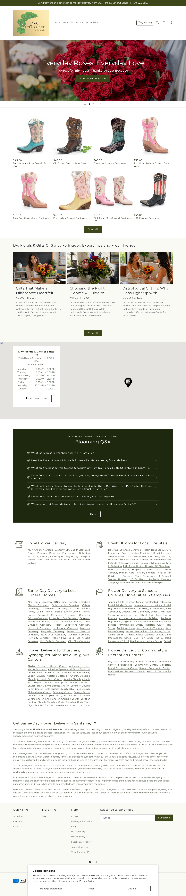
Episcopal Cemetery (50, 615)
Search (45, 816)
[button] (61, 22)
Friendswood (69, 553)
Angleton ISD (129, 621)
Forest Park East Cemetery (63, 618)
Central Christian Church (76, 695)
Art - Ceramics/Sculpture (150, 628)
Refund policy (78, 836)
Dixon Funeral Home (49, 611)
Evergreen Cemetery (77, 615)
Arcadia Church (72, 679)
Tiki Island (84, 559)
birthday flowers (59, 756)
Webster (32, 563)
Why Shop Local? (80, 852)
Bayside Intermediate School (146, 641)
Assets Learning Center (149, 634)
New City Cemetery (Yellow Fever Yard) (51, 637)
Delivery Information (81, 821)
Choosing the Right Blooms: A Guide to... (88, 290)
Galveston (84, 553)
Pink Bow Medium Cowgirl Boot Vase (151, 164)
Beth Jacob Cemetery (65, 605)
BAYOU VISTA (62, 549)
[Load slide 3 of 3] (94, 104)
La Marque (56, 556)
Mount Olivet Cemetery (53, 634)
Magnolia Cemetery (52, 631)
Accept (91, 888)
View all (93, 229)
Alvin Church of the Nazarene (54, 672)
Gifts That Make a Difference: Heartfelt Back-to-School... (35, 290)
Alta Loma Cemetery (40, 602)
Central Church (36, 698)
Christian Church (70, 698)
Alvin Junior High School (132, 615)
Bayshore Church (80, 685)
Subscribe (164, 817)
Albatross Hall (156, 608)
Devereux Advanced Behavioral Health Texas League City (139, 549)
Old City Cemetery (79, 641)
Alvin (30, 549)
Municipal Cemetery (79, 634)
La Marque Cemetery (65, 628)
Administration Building (135, 608)
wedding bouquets (23, 772)
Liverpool (85, 556)
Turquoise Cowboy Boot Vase (110, 163)
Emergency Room (118, 553)
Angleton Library (126, 628)
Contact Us (77, 816)
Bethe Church (35, 689)
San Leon (43, 559)
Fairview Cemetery (38, 618)
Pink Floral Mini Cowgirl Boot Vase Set (113, 219)
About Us (18, 826)
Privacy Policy (86, 881)
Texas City (70, 559)
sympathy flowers (126, 756)
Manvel (31, 559)
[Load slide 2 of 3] (89, 104)
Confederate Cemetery (54, 608)
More (93, 514)
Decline (132, 888)
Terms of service (79, 847)
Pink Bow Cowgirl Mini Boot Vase (31, 218)
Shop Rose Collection (93, 78)
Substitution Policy (81, 842)
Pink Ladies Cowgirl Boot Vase (70, 218)
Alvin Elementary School (144, 611)
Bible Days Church (79, 689)
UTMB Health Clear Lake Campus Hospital (141, 582)
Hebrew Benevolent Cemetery (72, 624)
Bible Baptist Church (56, 689)
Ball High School (144, 637)
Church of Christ (56, 702)
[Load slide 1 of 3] (85, 104)
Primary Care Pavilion (131, 572)
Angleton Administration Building (138, 618)
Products (17, 821)
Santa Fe (56, 559)
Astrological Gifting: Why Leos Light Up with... (145, 290)
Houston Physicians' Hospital (146, 553)
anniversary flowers (150, 768)
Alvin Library (156, 615)
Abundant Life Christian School (125, 602)
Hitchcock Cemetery (39, 628)
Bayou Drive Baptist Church (53, 685)
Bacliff (74, 549)
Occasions (18, 816)
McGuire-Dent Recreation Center (126, 671)
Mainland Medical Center (123, 559)
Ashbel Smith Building (121, 634)
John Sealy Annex (136, 556)
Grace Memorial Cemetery (67, 621)
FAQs (74, 826)
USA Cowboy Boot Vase (147, 218)
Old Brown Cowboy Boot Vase (69, 163)
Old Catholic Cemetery (53, 641)
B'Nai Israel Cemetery (66, 602)
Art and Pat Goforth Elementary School (148, 631)
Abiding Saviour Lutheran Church (47, 666)
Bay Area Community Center (126, 661)
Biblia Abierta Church (39, 692)
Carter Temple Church (49, 695)
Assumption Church (65, 682)
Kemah (44, 556)
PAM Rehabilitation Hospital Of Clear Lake (146, 566)
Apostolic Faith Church (49, 679)
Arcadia (49, 549)
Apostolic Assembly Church (62, 675)
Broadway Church (62, 692)
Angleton (39, 549)
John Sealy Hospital (159, 556)
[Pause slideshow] (108, 104)
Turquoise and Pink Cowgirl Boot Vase (31, 164)
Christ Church (52, 698)
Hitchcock (33, 556)
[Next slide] (101, 104)
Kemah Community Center (154, 668)
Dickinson (54, 553)
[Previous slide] (78, 104)
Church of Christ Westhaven (51, 705)
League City (71, 556)
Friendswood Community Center (137, 664)
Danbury (42, 553)
